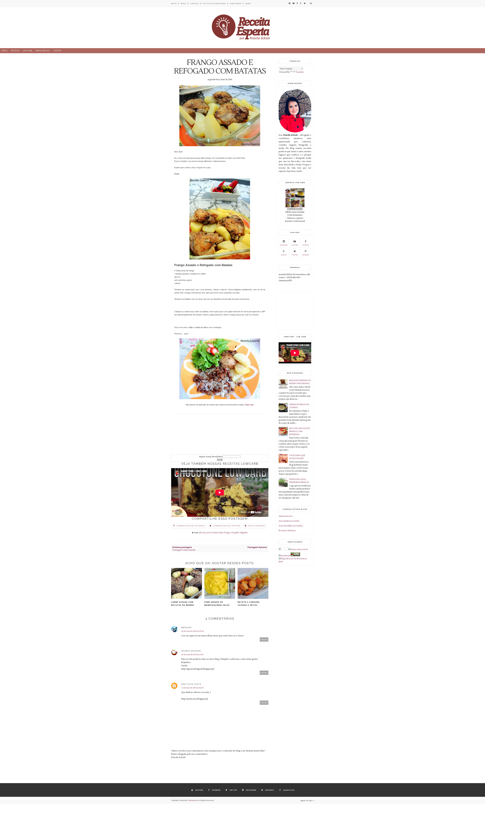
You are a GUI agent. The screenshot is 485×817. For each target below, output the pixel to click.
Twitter (295, 255)
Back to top (306, 801)
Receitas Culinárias (287, 530)
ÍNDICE (184, 3)
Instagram (284, 245)
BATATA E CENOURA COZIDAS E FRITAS (249, 603)
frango (227, 532)
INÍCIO (174, 3)
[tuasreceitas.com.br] (298, 549)
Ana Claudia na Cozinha (289, 521)
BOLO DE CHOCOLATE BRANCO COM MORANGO (299, 431)
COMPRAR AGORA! (294, 209)
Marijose (186, 627)
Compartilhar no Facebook (190, 526)
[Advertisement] (219, 436)
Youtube (295, 245)
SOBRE (248, 3)
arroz (209, 532)
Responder (264, 639)
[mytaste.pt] (284, 555)
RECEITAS (15, 51)
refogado (235, 532)
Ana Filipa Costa (191, 684)
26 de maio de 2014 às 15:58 (192, 654)
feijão (220, 532)
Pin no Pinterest (256, 526)
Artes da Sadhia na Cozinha (290, 526)
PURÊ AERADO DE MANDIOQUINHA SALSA (216, 603)
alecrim (202, 532)
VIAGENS (57, 51)
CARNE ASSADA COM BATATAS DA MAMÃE (182, 603)
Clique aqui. (249, 405)
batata (215, 532)
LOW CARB (27, 51)
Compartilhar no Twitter (226, 526)
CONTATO (194, 3)
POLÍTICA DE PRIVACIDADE (214, 3)
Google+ (284, 255)
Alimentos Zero (286, 516)
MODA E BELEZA (43, 51)
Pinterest (305, 255)
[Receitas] (295, 555)
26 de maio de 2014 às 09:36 (192, 631)
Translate (299, 72)
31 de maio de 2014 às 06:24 (192, 688)
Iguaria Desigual (191, 651)
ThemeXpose (193, 800)
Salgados (244, 532)
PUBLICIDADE (235, 3)
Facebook (305, 245)
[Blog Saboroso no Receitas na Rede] (295, 562)
